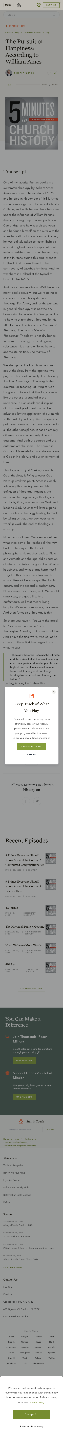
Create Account (31, 746)
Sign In (31, 754)
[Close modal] (54, 692)
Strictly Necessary (31, 1426)
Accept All (31, 1414)
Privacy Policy (37, 1402)
